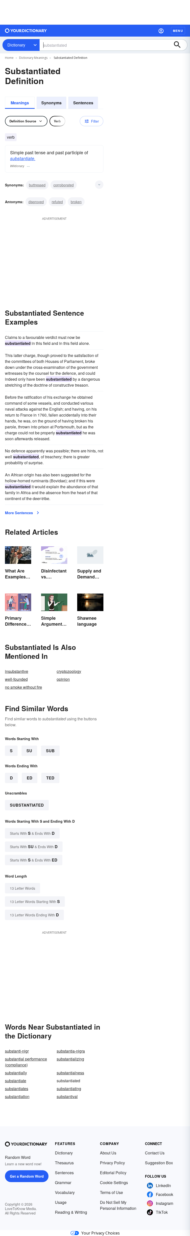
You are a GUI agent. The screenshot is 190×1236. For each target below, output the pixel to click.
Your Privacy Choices (100, 1233)
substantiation (17, 1096)
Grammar (63, 1182)
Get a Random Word (27, 1176)
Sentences (83, 103)
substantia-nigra (71, 1051)
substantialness (70, 1073)
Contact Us (155, 1153)
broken (76, 201)
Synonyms (51, 103)
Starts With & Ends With (32, 833)
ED (29, 778)
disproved (36, 201)
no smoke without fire (23, 687)
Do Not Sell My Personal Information (118, 1205)
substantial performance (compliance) (26, 1062)
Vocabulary (65, 1192)
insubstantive (16, 671)
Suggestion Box (159, 1163)
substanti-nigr (17, 1051)
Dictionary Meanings (33, 58)
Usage (61, 1202)
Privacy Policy (112, 1163)
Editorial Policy (113, 1172)
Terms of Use (111, 1192)
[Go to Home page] (26, 30)
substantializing (70, 1059)
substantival (67, 1096)
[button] (161, 30)
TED (50, 778)
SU (29, 750)
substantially (16, 1073)
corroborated (63, 184)
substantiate (15, 1080)
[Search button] (179, 45)
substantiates (16, 1088)
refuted (57, 201)
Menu (178, 30)
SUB (50, 750)
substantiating (69, 1088)
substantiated (27, 805)
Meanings (20, 103)
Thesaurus (64, 1163)
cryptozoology (69, 671)
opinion (63, 679)
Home (9, 58)
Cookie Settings (114, 1182)
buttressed (37, 184)
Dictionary (16, 45)
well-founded (16, 679)
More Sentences (19, 512)
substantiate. (22, 158)
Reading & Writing (71, 1212)
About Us (108, 1153)
